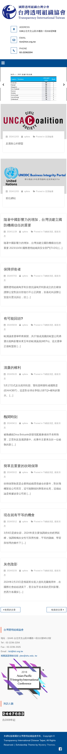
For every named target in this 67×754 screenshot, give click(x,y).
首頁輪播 (49, 136)
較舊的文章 (10, 609)
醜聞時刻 (10, 417)
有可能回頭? (13, 318)
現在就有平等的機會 (19, 515)
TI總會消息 (48, 231)
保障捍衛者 (12, 269)
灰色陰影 (10, 564)
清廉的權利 (12, 368)
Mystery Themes (46, 744)
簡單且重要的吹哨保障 (21, 466)
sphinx (27, 136)
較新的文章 (56, 609)
